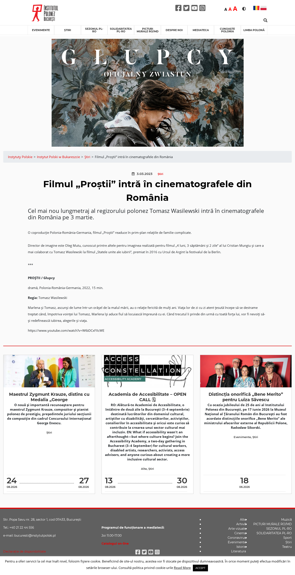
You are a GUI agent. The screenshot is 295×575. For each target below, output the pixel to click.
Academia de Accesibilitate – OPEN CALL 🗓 (147, 397)
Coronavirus (237, 538)
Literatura (238, 551)
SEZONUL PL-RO (94, 30)
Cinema (240, 533)
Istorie (241, 547)
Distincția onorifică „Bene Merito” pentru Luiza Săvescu (246, 397)
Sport (287, 538)
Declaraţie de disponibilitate (24, 551)
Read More (182, 568)
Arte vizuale (237, 529)
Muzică (286, 520)
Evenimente (41, 30)
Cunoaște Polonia (227, 30)
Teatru (287, 547)
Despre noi (174, 30)
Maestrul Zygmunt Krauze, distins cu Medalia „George (49, 397)
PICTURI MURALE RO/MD (148, 30)
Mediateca (201, 30)
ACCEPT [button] (200, 568)
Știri (67, 30)
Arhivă (241, 524)
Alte (144, 468)
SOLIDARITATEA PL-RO (121, 30)
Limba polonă (254, 30)
